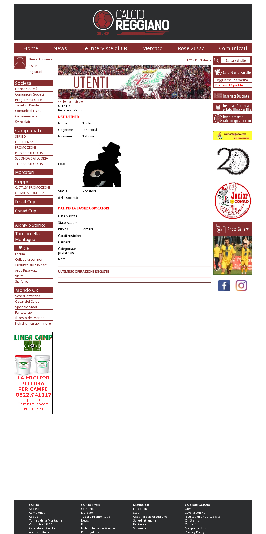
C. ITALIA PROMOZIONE (32, 187)
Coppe (22, 181)
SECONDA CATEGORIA (31, 158)
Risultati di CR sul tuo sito (203, 516)
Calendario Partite (42, 528)
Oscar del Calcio (27, 301)
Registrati (35, 71)
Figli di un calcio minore (33, 323)
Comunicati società (94, 509)
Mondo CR (26, 290)
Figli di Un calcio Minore (98, 528)
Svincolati (22, 121)
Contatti (190, 524)
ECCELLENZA (24, 142)
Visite (19, 276)
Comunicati (233, 48)
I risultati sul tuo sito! (31, 265)
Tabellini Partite (27, 105)
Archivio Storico (30, 225)
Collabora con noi (28, 259)
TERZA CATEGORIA (29, 164)
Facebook (140, 509)
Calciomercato (26, 116)
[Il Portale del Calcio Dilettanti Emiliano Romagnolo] (133, 39)
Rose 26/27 (191, 48)
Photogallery (90, 532)
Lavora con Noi (195, 512)
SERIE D (20, 136)
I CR (22, 248)
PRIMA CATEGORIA (29, 153)
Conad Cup (25, 211)
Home (30, 48)
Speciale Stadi (26, 306)
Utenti (189, 509)
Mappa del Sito (195, 528)
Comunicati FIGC (28, 110)
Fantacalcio (23, 312)
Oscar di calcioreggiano (150, 516)
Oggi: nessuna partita (231, 80)
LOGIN (33, 65)
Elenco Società (26, 88)
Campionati (28, 130)
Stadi (136, 512)
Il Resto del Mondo (30, 317)
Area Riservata (26, 270)
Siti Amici (22, 281)
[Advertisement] (34, 456)
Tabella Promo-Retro (96, 516)
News (60, 48)
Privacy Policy (194, 532)
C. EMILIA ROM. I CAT (30, 193)
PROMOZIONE (25, 147)
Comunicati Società (29, 94)
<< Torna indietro (70, 101)
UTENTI (192, 60)
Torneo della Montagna (27, 236)
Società (23, 83)
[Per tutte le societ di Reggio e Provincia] (33, 413)
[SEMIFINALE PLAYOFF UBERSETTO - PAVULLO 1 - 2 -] (232, 273)
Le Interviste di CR (104, 48)
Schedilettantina (27, 296)
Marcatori (24, 172)
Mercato (152, 48)
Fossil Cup (25, 202)
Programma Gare (28, 99)
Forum (20, 254)
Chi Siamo (192, 520)
